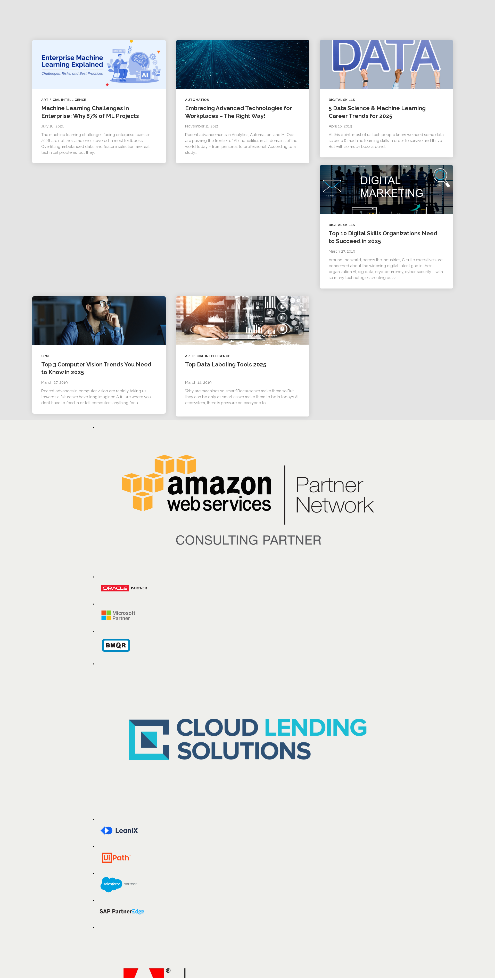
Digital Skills (342, 100)
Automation (197, 100)
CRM (45, 356)
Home (98, 2)
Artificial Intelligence (63, 100)
